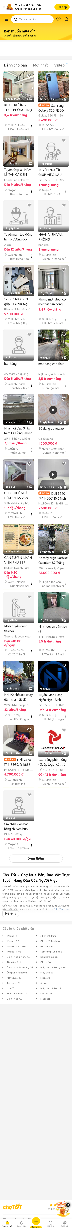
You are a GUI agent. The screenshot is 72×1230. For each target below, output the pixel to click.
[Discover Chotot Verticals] (6, 19)
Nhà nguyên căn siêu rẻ (52, 628)
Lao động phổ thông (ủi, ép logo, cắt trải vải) (52, 762)
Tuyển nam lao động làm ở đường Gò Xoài (18, 237)
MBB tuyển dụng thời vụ (15, 628)
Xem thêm (36, 858)
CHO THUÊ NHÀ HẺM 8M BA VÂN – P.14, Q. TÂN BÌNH (17, 495)
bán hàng (10, 364)
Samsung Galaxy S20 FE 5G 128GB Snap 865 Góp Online (51, 108)
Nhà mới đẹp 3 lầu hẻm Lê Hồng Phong (18, 430)
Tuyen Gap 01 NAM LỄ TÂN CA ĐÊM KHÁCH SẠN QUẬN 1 (18, 172)
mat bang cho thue (51, 364)
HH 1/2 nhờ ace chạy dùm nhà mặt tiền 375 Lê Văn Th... (18, 697)
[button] (4, 7)
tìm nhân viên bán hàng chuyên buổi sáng (16, 827)
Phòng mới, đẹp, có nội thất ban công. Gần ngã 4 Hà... (52, 302)
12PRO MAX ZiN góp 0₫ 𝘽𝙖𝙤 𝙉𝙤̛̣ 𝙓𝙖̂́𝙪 (16, 302)
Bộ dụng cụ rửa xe (51, 428)
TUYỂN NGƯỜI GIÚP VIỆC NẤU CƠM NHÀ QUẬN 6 (52, 172)
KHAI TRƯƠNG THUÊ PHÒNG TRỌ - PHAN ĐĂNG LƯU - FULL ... (18, 107)
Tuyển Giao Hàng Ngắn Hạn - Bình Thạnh (50, 697)
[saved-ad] (58, 19)
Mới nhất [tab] (40, 65)
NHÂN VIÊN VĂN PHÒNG (50, 237)
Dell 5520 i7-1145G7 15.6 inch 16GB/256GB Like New (52, 496)
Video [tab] (59, 65)
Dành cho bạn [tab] (15, 65)
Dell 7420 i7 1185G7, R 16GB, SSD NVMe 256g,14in (17, 762)
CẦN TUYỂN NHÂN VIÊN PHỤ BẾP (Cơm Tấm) (18, 560)
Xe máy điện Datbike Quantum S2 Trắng (53, 560)
